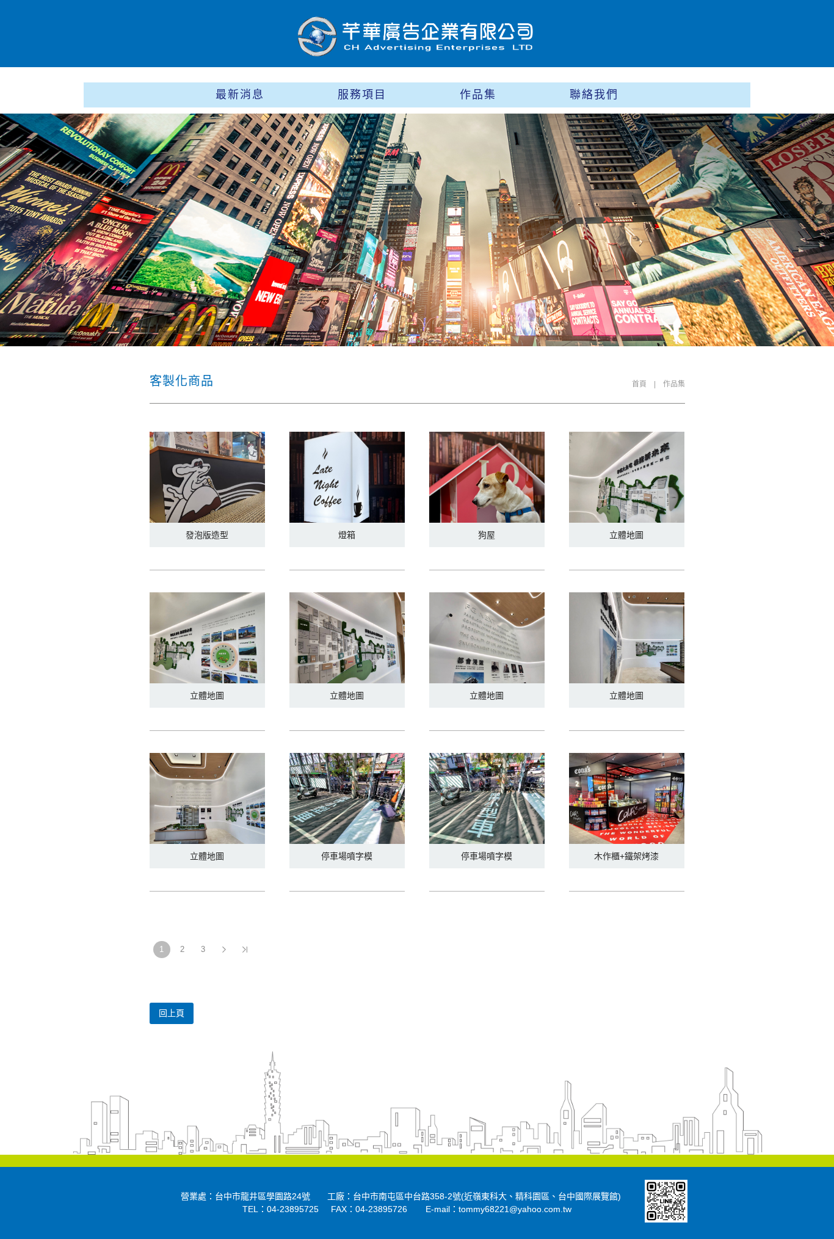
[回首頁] (417, 36)
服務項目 (362, 95)
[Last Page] (244, 949)
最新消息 (240, 95)
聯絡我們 (594, 95)
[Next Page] (224, 949)
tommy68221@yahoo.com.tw (515, 1209)
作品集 (478, 95)
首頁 (639, 384)
